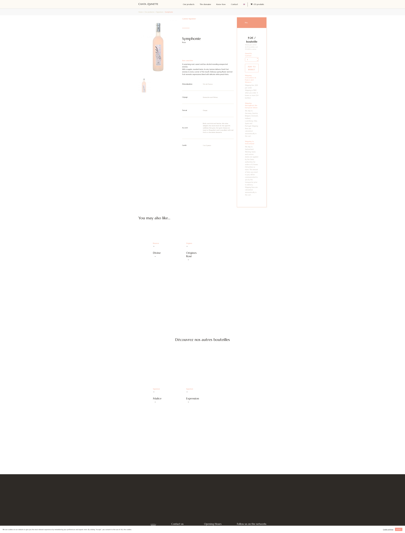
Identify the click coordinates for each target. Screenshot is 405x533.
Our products (188, 4)
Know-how (221, 4)
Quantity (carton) (248, 54)
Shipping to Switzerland (249, 142)
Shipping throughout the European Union (251, 105)
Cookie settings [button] (388, 529)
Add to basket (252, 68)
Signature (159, 12)
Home (140, 12)
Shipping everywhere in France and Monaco (250, 78)
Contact (234, 4)
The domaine (205, 4)
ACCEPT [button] (398, 529)
